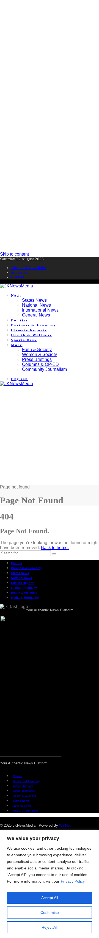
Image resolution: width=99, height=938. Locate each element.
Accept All (49, 897)
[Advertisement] (49, 49)
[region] (49, 884)
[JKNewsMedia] (16, 286)
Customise (49, 912)
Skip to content (14, 254)
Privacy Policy (73, 881)
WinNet (65, 825)
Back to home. (55, 547)
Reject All (49, 927)
